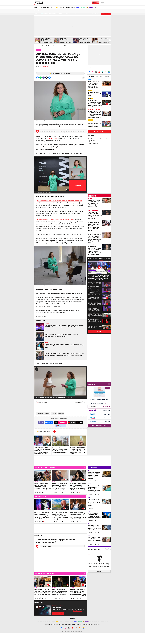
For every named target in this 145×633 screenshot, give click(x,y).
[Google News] (109, 72)
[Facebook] (89, 72)
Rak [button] (99, 552)
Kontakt (53, 624)
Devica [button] (105, 552)
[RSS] (105, 72)
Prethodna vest (43, 402)
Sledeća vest (78, 402)
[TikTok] (102, 72)
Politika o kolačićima (66, 624)
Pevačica (47, 413)
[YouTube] (99, 72)
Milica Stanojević (44, 66)
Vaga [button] (109, 552)
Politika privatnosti (80, 624)
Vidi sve (99, 331)
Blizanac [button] (95, 552)
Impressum (58, 624)
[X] (96, 72)
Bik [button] (92, 552)
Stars (43, 45)
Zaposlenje (97, 624)
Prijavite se (59, 613)
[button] (81, 67)
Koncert (54, 413)
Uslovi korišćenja (89, 624)
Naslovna (38, 45)
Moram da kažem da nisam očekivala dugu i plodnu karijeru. (56, 219)
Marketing (47, 624)
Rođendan (61, 413)
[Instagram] (92, 72)
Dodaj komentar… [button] (46, 546)
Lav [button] (102, 552)
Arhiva (73, 624)
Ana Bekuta (52, 138)
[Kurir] (38, 3)
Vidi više (99, 571)
